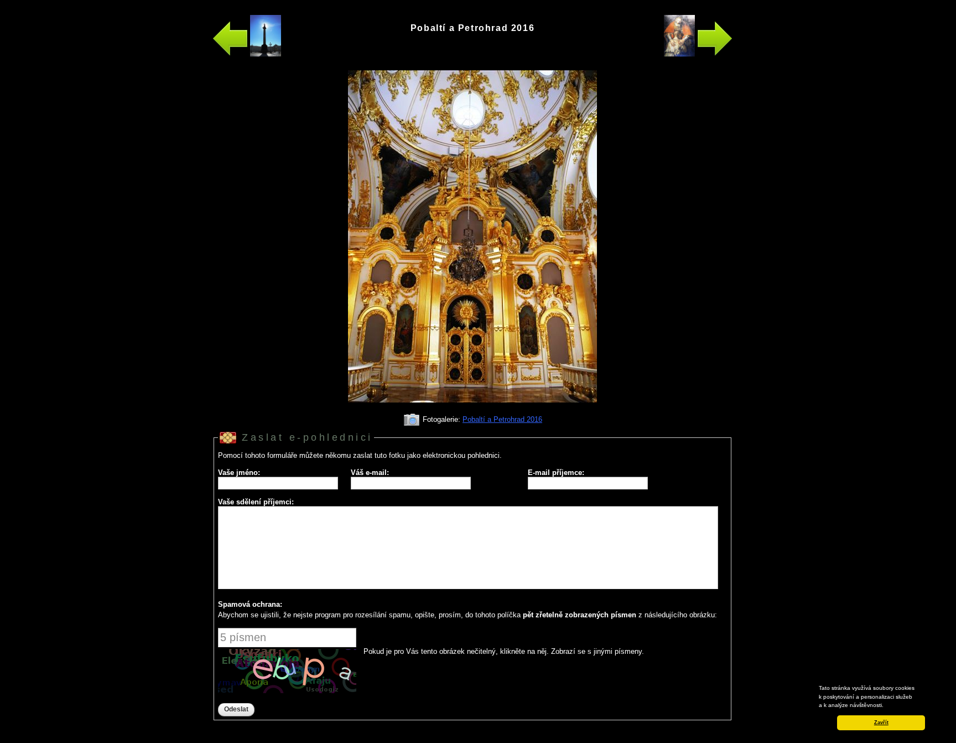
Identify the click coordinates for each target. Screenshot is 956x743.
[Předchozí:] (246, 54)
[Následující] (472, 407)
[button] (886, 706)
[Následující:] (698, 54)
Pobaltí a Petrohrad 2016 (502, 419)
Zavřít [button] (881, 722)
